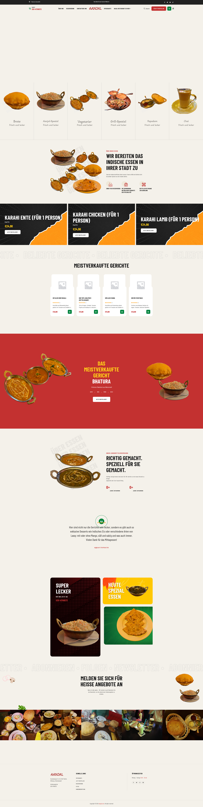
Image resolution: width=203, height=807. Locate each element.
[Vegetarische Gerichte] (84, 101)
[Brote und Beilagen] (16, 101)
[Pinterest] (143, 782)
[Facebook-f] (133, 782)
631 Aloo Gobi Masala (59, 298)
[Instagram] (139, 782)
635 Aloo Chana (110, 298)
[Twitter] (136, 782)
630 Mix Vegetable (137, 298)
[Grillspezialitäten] (118, 101)
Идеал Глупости (101, 547)
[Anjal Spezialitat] (50, 101)
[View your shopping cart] (169, 8)
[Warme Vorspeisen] (186, 101)
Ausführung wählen (70, 312)
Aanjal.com (101, 803)
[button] (173, 8)
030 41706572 (62, 600)
